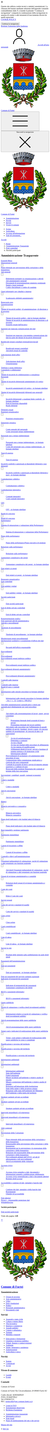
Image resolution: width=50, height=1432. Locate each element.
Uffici (8, 1301)
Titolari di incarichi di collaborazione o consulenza (20, 375)
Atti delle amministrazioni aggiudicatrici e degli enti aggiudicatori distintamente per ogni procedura (20, 706)
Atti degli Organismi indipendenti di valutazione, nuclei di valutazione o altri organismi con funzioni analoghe (27, 871)
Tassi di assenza (7, 453)
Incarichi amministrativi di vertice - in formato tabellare (27, 388)
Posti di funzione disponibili (16, 403)
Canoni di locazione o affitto (12, 846)
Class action (5, 916)
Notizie (8, 1361)
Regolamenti (11, 1192)
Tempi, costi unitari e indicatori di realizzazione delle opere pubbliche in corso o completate (26, 1039)
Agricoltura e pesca (13, 1352)
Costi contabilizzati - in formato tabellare (21, 933)
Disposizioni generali (9, 263)
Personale (4, 377)
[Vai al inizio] (2, 1220)
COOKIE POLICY (8, 19)
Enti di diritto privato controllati (13, 608)
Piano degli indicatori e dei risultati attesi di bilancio (20, 819)
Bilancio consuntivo (13, 815)
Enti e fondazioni (12, 1303)
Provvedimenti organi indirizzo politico (16, 658)
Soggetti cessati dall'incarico (16, 325)
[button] (12, 218)
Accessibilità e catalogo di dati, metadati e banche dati (21, 1183)
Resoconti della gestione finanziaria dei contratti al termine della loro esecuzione (25, 770)
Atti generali (5, 272)
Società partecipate (8, 597)
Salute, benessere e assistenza (17, 1347)
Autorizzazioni (11, 1350)
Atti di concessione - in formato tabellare (21, 797)
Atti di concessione (8, 791)
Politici (8, 1306)
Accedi (3, 240)
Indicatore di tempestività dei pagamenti (21, 985)
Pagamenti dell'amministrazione (13, 961)
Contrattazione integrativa (11, 490)
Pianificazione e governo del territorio (15, 1044)
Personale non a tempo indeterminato (15, 436)
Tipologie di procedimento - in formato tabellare (24, 634)
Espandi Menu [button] (6, 261)
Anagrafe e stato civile (14, 1319)
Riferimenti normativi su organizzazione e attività (24, 279)
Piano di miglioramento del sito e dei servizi (22, 1421)
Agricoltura (10, 231)
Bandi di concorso (8, 514)
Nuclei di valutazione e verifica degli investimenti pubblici (23, 1007)
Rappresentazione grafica (10, 619)
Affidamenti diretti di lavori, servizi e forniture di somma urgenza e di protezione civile (29, 750)
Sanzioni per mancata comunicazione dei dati (18, 329)
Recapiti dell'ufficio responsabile (18, 647)
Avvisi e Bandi (16, 743)
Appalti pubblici (12, 1328)
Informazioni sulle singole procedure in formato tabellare (22, 692)
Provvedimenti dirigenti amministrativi (15, 669)
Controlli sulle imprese (9, 680)
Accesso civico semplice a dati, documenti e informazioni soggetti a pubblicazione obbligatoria (25, 1173)
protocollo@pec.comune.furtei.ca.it (19, 1401)
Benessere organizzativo (10, 579)
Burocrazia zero (7, 302)
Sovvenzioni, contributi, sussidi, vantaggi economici (21, 775)
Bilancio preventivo (13, 813)
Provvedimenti (6, 652)
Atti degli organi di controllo (17, 351)
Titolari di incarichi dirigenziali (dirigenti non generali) (21, 392)
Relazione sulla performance (12, 547)
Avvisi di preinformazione (21, 738)
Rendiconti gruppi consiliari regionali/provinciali (19, 342)
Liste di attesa (6, 937)
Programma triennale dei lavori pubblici (26, 725)
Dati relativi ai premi (9, 568)
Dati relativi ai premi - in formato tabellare (22, 575)
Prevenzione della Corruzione (12, 1133)
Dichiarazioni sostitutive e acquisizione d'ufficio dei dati (22, 641)
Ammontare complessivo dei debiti (19, 988)
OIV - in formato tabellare (16, 509)
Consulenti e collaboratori (11, 370)
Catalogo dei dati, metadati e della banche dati (23, 1189)
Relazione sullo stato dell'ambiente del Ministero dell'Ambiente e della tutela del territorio (24, 1092)
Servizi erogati (6, 900)
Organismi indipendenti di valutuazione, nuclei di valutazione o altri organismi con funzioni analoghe (24, 862)
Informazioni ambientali (10, 1060)
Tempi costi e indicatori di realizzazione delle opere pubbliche (24, 1031)
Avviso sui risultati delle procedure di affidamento (30, 745)
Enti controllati (12, 248)
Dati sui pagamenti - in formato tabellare (21, 972)
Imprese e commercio (14, 1326)
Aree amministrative (13, 1299)
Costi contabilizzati (8, 926)
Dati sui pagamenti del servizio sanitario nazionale (20, 977)
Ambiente (9, 1345)
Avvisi (8, 1366)
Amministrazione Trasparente (17, 246)
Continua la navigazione (10, 24)
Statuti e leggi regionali (14, 285)
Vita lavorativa (11, 1324)
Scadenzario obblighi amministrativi (19, 298)
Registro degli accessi (14, 1179)
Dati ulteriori (6, 1198)
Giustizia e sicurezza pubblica (17, 1341)
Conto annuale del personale (17, 429)
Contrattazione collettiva (10, 479)
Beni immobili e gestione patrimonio (15, 830)
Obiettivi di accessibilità (15, 1194)
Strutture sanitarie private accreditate (15, 1097)
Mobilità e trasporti (13, 1335)
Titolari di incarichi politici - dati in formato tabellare (26, 318)
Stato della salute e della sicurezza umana (21, 1089)
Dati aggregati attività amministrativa (15, 621)
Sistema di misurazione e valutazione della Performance (22, 525)
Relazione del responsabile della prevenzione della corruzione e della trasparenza (25, 1154)
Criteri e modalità (7, 780)
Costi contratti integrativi (15, 499)
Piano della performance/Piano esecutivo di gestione (26, 543)
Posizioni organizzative (10, 412)
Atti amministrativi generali (16, 281)
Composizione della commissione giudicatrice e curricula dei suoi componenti (24, 761)
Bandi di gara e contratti (10, 687)
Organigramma (11, 364)
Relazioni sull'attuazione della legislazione (22, 1086)
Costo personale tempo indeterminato (20, 432)
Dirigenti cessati (7, 410)
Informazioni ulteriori (19, 754)
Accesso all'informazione (15, 233)
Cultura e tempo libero (14, 1321)
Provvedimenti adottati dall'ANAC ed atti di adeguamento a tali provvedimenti (22, 1158)
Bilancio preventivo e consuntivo (13, 806)
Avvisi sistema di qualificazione (23, 747)
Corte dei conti (6, 889)
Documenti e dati (12, 1310)
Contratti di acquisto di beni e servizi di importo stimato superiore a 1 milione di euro (27, 766)
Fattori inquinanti (12, 1075)
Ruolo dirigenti (11, 406)
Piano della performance (10, 536)
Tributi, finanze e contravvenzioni (19, 1343)
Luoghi (8, 1375)
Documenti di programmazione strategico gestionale (26, 283)
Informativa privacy (13, 1416)
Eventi (8, 1377)
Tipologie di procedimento (11, 628)
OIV (2, 503)
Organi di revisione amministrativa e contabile (18, 876)
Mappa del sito (6, 1425)
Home (8, 244)
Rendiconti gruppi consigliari (17, 348)
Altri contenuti (6, 1128)
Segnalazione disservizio (15, 1408)
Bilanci (3, 802)
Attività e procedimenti (9, 623)
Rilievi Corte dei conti (14, 896)
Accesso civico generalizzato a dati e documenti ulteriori (27, 1177)
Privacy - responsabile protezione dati (15, 1200)
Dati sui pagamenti (8, 966)
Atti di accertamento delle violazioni (19, 1161)
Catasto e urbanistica (14, 1330)
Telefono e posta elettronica (11, 368)
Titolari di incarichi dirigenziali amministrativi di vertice (22, 382)
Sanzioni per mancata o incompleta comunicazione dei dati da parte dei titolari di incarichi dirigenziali (26, 336)
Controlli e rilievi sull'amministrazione (15, 856)
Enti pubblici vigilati (9, 586)
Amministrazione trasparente (17, 1414)
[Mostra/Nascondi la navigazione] (20, 121)
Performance (6, 521)
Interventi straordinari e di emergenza (15, 1113)
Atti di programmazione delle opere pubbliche (18, 1020)
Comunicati (10, 1363)
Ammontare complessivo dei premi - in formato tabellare (27, 564)
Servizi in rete (6, 948)
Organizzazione (7, 304)
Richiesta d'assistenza (14, 1410)
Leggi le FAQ (11, 1406)
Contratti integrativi (13, 497)
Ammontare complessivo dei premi (14, 558)
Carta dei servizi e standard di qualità (15, 905)
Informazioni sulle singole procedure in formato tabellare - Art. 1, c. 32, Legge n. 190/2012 (27, 699)
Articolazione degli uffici (10, 355)
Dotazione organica (8, 423)
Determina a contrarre (19, 740)
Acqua (8, 229)
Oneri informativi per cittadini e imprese (16, 291)
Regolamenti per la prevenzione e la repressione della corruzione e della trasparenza (26, 1149)
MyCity (6, 1429)
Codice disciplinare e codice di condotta (21, 287)
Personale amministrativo (15, 1308)
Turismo (9, 1332)
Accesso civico (6, 1165)
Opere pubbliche (7, 1003)
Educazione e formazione (15, 1339)
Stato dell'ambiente (13, 1073)
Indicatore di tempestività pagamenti (15, 979)
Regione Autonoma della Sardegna (14, 26)
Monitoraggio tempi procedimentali (14, 639)
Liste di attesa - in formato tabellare (19, 944)
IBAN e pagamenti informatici (12, 992)
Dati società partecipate (15, 604)
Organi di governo (13, 1297)
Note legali (10, 1418)
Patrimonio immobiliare (10, 835)
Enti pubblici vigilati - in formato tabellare (22, 593)
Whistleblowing (7, 1202)
